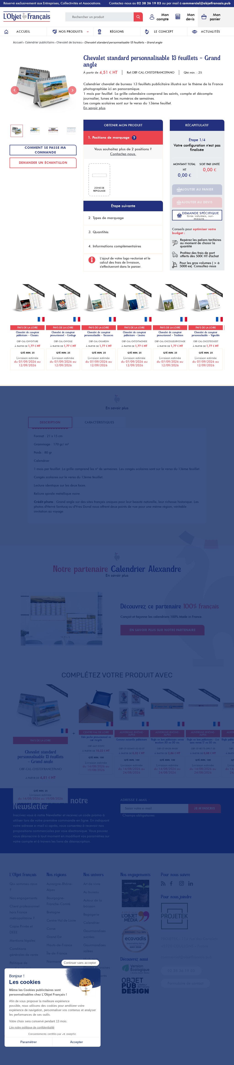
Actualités (210, 31)
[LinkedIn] (191, 883)
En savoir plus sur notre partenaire (162, 630)
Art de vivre (91, 884)
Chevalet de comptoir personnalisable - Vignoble (206, 334)
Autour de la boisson (92, 903)
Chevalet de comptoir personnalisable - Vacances (98, 334)
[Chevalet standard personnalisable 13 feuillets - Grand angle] (39, 735)
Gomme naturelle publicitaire (131, 739)
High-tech (90, 959)
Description (50, 422)
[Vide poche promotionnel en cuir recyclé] (96, 722)
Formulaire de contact (185, 983)
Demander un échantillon (43, 162)
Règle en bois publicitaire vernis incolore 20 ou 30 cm (167, 741)
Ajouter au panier (197, 189)
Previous (15, 90)
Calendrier (91, 923)
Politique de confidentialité (20, 966)
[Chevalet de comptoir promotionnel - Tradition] (170, 317)
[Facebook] (173, 883)
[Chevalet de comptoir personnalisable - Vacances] (99, 317)
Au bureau (91, 892)
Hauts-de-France (59, 945)
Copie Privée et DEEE (21, 929)
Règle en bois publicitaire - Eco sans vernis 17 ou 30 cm (203, 741)
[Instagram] (182, 883)
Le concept (163, 31)
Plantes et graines (96, 967)
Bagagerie (91, 914)
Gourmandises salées (94, 948)
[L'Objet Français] (26, 20)
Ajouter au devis (197, 202)
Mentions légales (22, 940)
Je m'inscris (204, 808)
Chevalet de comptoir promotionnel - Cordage (63, 334)
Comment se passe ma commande (45, 150)
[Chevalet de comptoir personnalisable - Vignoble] (206, 317)
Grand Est (54, 937)
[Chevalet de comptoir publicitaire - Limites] (134, 317)
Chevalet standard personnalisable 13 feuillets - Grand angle (40, 757)
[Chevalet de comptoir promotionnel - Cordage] (63, 317)
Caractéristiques (99, 422)
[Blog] (164, 883)
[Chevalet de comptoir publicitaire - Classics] (27, 317)
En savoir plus (94, 108)
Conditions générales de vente (24, 952)
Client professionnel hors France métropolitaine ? (25, 912)
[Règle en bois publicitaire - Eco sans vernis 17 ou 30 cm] (203, 722)
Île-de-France (57, 953)
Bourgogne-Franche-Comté (58, 901)
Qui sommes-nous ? (23, 887)
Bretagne (53, 912)
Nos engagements (23, 898)
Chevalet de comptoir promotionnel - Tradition (170, 334)
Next (72, 90)
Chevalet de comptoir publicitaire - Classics (27, 334)
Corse (51, 929)
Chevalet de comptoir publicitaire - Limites (134, 334)
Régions (117, 31)
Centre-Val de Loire (61, 920)
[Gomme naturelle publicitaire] (131, 722)
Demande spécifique (200, 215)
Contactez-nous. (123, 154)
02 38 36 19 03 (149, 3)
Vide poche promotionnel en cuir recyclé (96, 739)
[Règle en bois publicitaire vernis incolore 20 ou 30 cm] (167, 722)
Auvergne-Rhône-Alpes (60, 887)
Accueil (23, 31)
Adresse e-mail (135, 800)
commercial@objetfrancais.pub (206, 3)
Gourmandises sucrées (94, 934)
